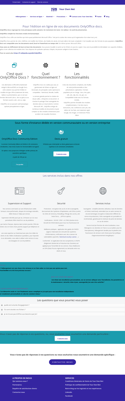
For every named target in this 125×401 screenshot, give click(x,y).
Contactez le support (28, 2)
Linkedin (68, 392)
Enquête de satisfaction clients (24, 388)
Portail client (16, 2)
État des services (42, 2)
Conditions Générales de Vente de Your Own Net (84, 381)
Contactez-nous (62, 362)
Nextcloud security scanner (67, 237)
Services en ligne (36, 16)
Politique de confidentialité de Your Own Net (83, 385)
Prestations (61, 16)
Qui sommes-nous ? (20, 381)
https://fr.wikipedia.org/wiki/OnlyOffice (28, 53)
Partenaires (17, 385)
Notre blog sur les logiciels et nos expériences (83, 388)
